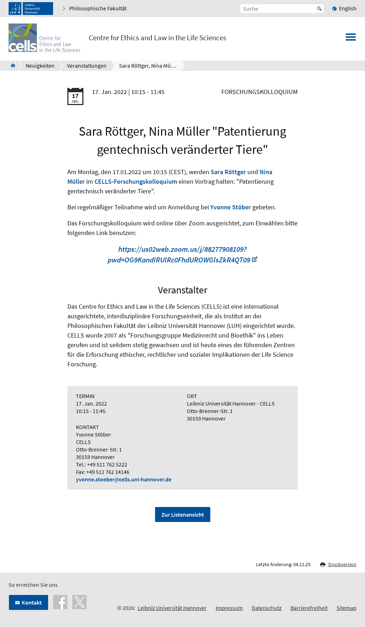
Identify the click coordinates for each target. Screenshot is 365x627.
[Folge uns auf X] (79, 601)
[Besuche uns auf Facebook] (60, 601)
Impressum (229, 607)
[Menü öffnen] (350, 39)
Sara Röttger (228, 172)
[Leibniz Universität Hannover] (31, 8)
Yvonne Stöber (230, 207)
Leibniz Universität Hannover (172, 607)
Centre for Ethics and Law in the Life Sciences (157, 37)
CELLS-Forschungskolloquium (135, 181)
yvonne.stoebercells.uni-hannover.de (123, 479)
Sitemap (346, 607)
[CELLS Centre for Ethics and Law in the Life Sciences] (10, 65)
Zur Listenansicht (182, 514)
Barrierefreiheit (309, 607)
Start (319, 8)
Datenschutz (267, 607)
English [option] (347, 8)
